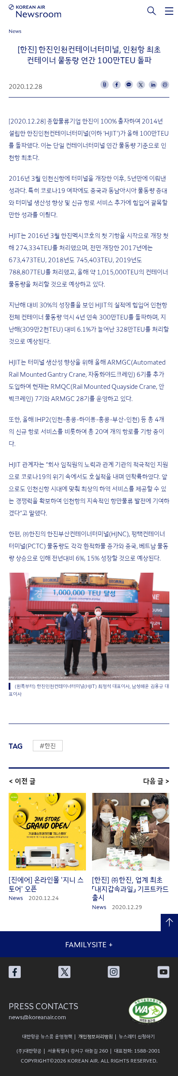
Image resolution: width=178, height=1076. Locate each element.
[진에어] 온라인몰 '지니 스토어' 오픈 (46, 884)
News (15, 30)
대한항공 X (64, 972)
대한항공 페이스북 (15, 972)
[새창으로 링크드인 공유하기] (153, 84)
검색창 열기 (152, 11)
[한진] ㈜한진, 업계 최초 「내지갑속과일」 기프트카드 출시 (130, 888)
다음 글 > (156, 781)
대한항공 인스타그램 (114, 972)
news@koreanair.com (37, 1017)
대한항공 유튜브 (163, 972)
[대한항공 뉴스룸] (35, 10)
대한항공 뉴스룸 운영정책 (47, 1036)
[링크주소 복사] (104, 84)
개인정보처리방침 (95, 1036)
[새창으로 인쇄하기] (165, 84)
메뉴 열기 (169, 11)
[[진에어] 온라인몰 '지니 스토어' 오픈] (47, 832)
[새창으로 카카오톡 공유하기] (128, 84)
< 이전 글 (22, 781)
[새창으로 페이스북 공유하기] (116, 84)
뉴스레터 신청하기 (137, 1036)
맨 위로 (169, 922)
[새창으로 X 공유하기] (141, 84)
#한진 (48, 745)
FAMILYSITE (89, 944)
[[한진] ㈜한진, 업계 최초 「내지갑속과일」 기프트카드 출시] (130, 832)
